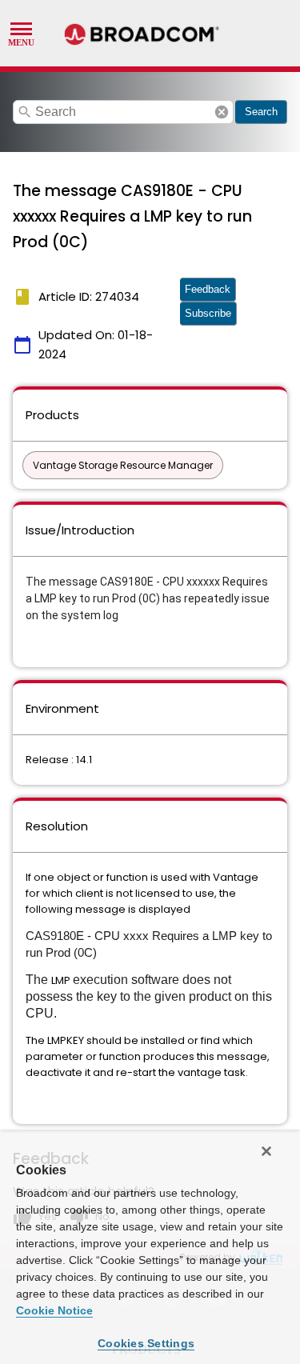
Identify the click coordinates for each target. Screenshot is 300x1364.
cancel (222, 112)
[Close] (266, 1151)
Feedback (207, 289)
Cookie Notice (54, 1310)
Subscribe (208, 313)
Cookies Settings (146, 1343)
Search (261, 112)
